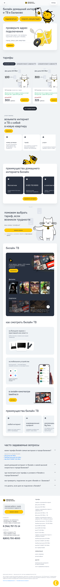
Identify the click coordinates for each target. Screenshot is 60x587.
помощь (53, 2)
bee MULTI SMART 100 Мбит (12, 459)
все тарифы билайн (30, 108)
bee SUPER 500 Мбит (40, 528)
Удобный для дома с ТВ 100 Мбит (43, 521)
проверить (10, 45)
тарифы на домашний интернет (43, 502)
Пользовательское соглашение (23, 580)
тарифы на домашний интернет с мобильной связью (43, 535)
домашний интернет (9, 63)
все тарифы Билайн (40, 547)
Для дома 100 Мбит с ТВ (41, 513)
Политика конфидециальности (9, 580)
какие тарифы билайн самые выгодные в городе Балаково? (27, 450)
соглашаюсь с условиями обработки (19, 234)
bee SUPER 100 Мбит (40, 525)
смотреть (12, 400)
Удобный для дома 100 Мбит (12, 457)
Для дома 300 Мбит (41, 71)
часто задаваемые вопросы (42, 566)
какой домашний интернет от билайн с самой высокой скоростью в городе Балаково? (25, 466)
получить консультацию (31, 19)
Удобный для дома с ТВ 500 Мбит (44, 523)
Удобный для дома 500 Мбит (42, 543)
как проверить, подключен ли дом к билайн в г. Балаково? (27, 481)
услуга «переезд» (39, 554)
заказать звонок (18, 230)
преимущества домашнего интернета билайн (42, 563)
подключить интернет (30, 198)
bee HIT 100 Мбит (39, 530)
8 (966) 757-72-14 (11, 526)
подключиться (11, 19)
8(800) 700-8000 (11, 538)
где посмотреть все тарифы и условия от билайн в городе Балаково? (24, 474)
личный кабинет (39, 556)
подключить (25, 100)
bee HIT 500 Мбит (39, 532)
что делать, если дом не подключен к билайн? (22, 486)
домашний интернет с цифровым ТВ (26, 63)
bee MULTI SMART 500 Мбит (42, 545)
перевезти (8, 131)
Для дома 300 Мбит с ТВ (41, 515)
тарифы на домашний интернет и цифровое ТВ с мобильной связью (44, 518)
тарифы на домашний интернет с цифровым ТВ (43, 510)
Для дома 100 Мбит (11, 71)
